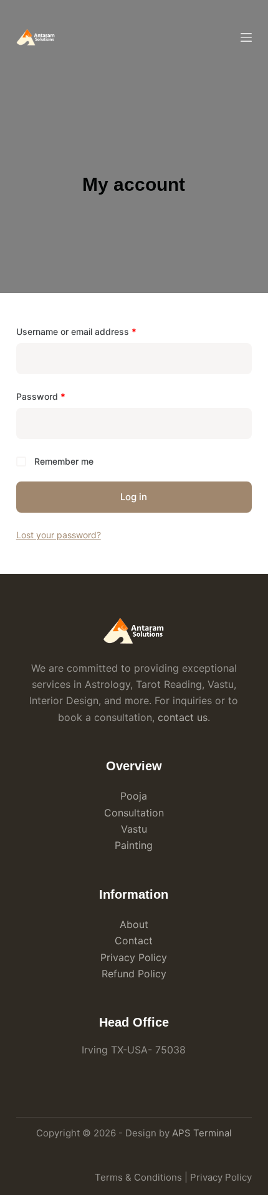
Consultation (134, 812)
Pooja (133, 796)
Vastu (134, 829)
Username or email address (94, 331)
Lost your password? (58, 535)
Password (59, 396)
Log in (133, 497)
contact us (183, 717)
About (134, 924)
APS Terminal (202, 1133)
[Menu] (246, 37)
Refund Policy (134, 973)
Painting (134, 845)
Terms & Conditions (138, 1177)
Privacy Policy (133, 957)
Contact (134, 940)
